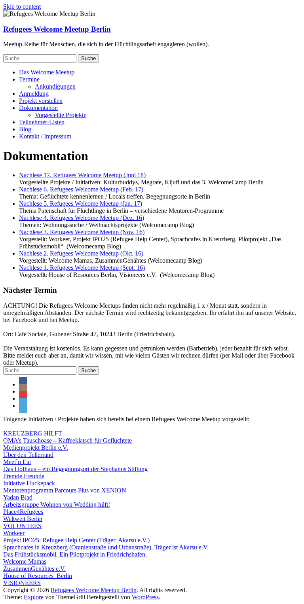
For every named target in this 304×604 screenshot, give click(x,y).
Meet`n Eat (17, 461)
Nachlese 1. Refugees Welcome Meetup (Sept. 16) (82, 267)
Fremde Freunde (23, 476)
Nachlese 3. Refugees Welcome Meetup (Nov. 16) (81, 232)
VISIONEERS (22, 582)
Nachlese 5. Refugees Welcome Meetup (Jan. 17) (80, 203)
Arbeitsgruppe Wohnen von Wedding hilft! (56, 504)
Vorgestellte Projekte (60, 115)
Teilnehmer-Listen (42, 122)
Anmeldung (34, 93)
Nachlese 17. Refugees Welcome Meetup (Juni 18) (82, 175)
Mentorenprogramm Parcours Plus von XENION (64, 490)
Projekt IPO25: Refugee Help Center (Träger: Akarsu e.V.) (76, 540)
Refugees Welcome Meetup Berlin (57, 29)
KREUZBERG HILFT (32, 433)
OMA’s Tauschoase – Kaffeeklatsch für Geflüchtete (67, 440)
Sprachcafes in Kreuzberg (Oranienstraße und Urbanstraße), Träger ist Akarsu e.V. (106, 547)
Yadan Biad (17, 497)
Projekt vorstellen (41, 100)
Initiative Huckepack (29, 483)
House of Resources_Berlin (37, 575)
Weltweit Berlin (22, 518)
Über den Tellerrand (28, 454)
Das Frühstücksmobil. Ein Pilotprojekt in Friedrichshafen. (75, 554)
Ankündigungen (55, 86)
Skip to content (22, 6)
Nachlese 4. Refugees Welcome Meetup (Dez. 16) (81, 217)
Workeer (14, 533)
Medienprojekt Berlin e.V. (35, 447)
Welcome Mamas (24, 561)
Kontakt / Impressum (45, 136)
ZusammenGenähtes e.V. (34, 568)
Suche (88, 58)
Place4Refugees (23, 511)
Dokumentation (38, 107)
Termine (29, 79)
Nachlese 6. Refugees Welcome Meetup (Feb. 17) (81, 189)
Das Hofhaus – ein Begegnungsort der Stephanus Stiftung (75, 469)
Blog (25, 129)
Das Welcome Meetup (46, 72)
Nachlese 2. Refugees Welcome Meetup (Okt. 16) (81, 253)
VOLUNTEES (22, 526)
